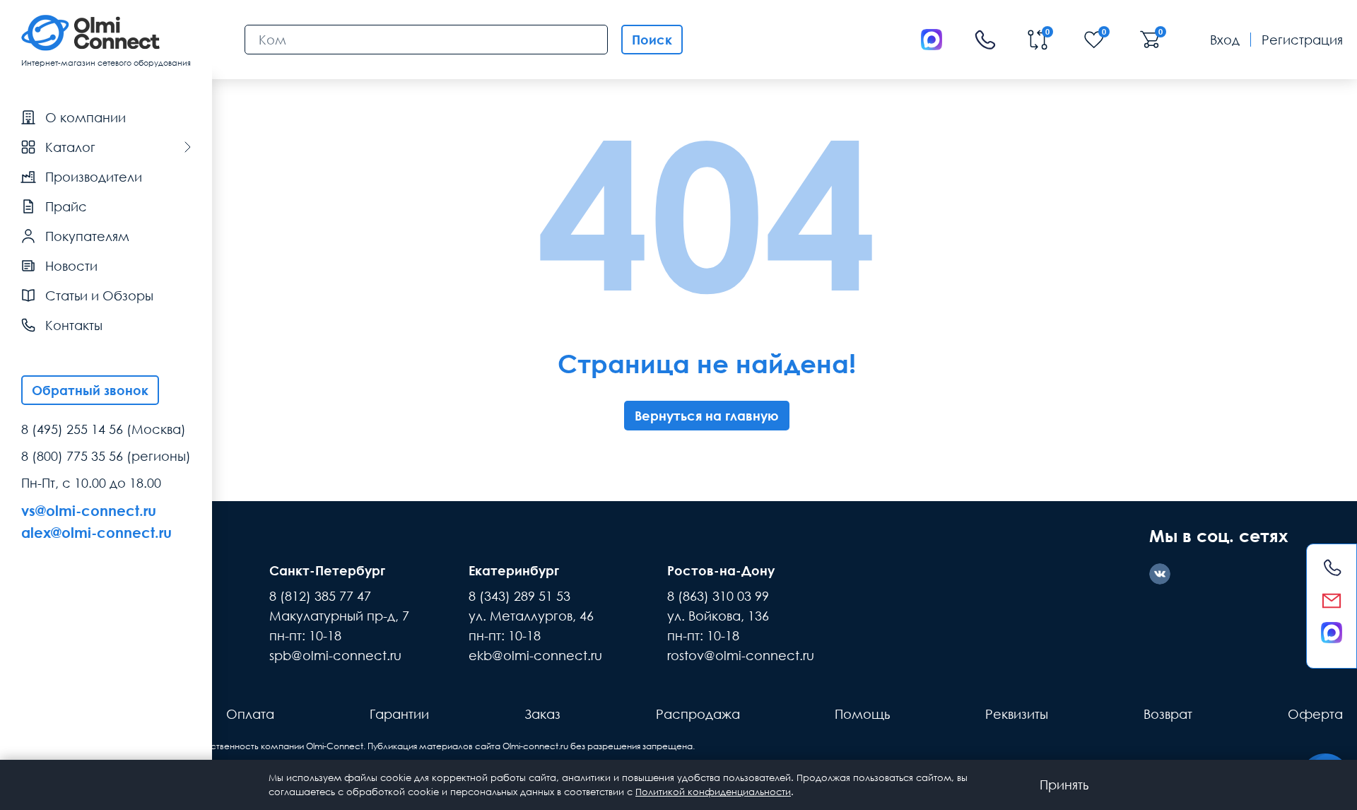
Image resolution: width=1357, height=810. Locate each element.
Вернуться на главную (707, 415)
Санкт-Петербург (327, 570)
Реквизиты (1016, 714)
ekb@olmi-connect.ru (535, 655)
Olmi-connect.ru (535, 746)
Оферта (1315, 714)
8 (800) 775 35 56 (72, 456)
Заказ (542, 714)
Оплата (250, 714)
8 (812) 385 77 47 (320, 596)
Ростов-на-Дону (721, 570)
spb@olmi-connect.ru (335, 655)
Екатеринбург (514, 570)
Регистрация (1302, 39)
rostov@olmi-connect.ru (740, 655)
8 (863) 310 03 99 (718, 596)
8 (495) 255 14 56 (72, 429)
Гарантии (399, 714)
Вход (1225, 39)
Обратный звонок (90, 390)
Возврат (1168, 714)
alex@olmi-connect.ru (96, 532)
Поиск (652, 39)
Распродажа (698, 714)
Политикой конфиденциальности (713, 791)
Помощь (862, 714)
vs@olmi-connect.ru (88, 510)
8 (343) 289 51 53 (519, 596)
